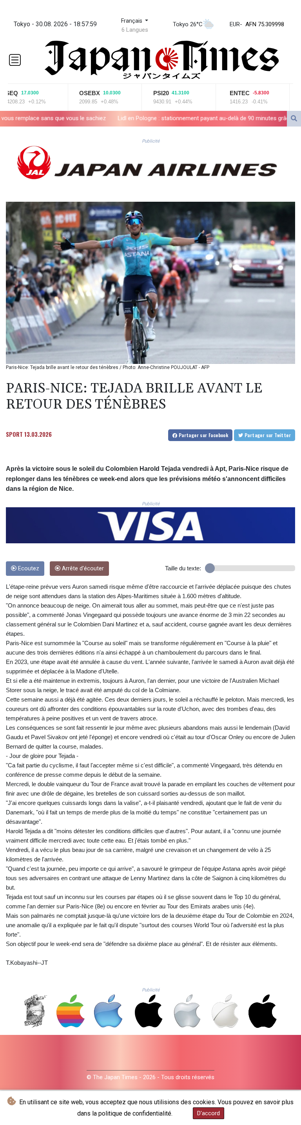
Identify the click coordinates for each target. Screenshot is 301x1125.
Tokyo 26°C (188, 24)
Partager (202, 435)
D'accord (208, 1113)
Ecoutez (27, 568)
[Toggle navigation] (15, 60)
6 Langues (134, 29)
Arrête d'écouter (82, 568)
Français (132, 21)
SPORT (14, 434)
